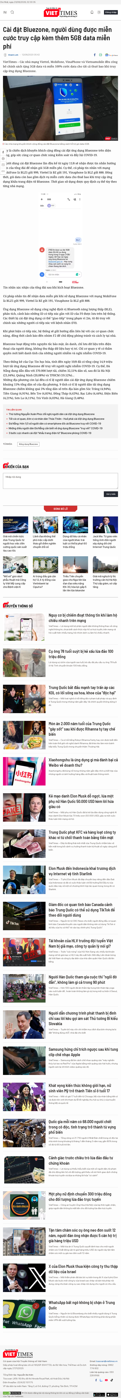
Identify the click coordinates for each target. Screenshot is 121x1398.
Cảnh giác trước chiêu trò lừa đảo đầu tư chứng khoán (81, 1160)
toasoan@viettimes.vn (107, 1361)
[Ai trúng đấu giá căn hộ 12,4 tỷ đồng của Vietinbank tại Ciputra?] (45, 564)
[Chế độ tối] (99, 12)
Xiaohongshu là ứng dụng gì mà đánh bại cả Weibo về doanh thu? (83, 762)
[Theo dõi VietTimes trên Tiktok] (111, 1380)
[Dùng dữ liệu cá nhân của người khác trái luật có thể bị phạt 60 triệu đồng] (75, 524)
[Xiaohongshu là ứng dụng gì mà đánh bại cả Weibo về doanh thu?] (24, 771)
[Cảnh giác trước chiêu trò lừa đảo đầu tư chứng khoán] (24, 1169)
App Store (99, 1395)
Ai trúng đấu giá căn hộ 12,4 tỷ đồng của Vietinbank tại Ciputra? (44, 581)
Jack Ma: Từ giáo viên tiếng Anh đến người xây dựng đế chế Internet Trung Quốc (105, 542)
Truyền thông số (19, 606)
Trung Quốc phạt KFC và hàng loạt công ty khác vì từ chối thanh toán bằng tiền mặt (82, 835)
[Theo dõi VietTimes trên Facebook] (96, 1380)
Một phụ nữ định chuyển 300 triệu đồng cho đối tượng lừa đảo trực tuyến (80, 1196)
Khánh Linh (13, 55)
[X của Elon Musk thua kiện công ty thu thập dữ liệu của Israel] (24, 1278)
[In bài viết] (100, 55)
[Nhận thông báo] (92, 12)
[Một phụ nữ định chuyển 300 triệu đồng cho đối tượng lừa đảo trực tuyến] (24, 1205)
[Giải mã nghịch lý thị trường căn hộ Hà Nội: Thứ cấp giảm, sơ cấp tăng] (105, 564)
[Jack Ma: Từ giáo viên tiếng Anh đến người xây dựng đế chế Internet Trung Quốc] (105, 524)
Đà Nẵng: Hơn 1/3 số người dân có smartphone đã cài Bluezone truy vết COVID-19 (55, 423)
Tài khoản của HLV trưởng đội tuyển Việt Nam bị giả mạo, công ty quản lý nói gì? (81, 943)
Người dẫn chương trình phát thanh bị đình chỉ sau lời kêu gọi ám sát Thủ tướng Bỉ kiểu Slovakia (83, 1018)
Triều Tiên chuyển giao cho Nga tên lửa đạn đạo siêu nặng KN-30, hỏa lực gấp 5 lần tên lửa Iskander (74, 583)
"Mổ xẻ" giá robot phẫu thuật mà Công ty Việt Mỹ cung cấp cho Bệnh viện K (14, 581)
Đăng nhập (111, 12)
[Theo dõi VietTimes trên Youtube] (106, 1380)
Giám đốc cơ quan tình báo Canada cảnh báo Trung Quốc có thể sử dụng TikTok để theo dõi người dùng (82, 910)
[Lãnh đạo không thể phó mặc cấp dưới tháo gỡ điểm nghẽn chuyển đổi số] (45, 524)
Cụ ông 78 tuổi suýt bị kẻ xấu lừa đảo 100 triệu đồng (81, 654)
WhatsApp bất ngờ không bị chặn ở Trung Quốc (82, 1305)
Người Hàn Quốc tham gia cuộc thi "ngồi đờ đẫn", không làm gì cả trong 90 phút (83, 979)
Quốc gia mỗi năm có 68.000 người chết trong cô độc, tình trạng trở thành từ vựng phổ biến (82, 1127)
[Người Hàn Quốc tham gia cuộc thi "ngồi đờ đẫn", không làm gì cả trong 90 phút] (24, 988)
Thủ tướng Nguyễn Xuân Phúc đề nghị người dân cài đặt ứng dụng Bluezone (52, 414)
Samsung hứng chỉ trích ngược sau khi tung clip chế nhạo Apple (83, 1052)
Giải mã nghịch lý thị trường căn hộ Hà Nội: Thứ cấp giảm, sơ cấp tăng (105, 581)
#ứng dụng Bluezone (28, 444)
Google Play (112, 1395)
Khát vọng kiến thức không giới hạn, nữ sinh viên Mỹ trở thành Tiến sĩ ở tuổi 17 (80, 1088)
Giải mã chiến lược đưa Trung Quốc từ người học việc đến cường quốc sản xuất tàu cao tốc (15, 543)
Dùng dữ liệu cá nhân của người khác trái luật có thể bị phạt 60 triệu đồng (75, 542)
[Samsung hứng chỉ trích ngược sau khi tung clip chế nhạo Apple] (24, 1060)
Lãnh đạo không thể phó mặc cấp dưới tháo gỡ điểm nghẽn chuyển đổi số (44, 542)
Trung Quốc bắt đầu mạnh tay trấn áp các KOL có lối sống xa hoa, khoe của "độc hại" (82, 690)
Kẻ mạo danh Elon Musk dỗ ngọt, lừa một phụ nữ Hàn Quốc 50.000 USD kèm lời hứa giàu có (81, 801)
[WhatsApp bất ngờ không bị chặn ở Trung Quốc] (24, 1314)
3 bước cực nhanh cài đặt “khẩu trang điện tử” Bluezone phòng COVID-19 (50, 433)
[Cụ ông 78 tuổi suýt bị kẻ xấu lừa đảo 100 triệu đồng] (24, 663)
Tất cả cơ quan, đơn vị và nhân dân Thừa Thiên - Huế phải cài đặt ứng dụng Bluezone (56, 418)
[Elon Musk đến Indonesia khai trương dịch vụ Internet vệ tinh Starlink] (24, 880)
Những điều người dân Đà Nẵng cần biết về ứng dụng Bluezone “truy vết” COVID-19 (55, 428)
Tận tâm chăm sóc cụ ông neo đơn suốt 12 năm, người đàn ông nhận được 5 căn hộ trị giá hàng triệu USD (83, 1235)
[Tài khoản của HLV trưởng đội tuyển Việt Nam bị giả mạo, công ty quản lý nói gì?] (24, 952)
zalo (101, 1380)
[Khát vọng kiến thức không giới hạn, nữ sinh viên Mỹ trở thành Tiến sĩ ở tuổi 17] (24, 1097)
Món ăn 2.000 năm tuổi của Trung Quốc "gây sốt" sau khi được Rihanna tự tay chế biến (82, 729)
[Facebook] (94, 54)
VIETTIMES (60, 12)
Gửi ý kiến (110, 494)
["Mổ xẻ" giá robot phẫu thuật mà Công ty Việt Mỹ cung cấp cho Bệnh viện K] (15, 564)
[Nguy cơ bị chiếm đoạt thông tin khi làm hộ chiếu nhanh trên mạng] (24, 626)
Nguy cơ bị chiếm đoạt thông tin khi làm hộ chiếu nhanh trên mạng (83, 618)
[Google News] (111, 54)
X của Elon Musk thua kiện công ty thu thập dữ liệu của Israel (83, 1269)
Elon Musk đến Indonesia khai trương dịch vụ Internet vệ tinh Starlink (82, 871)
